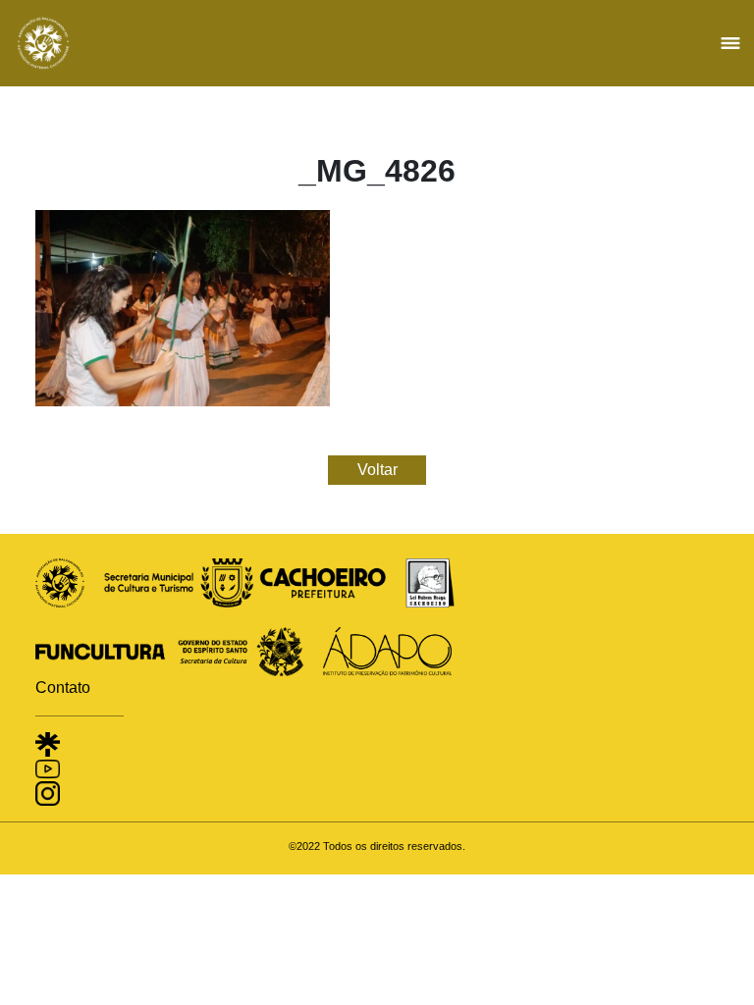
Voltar (377, 469)
